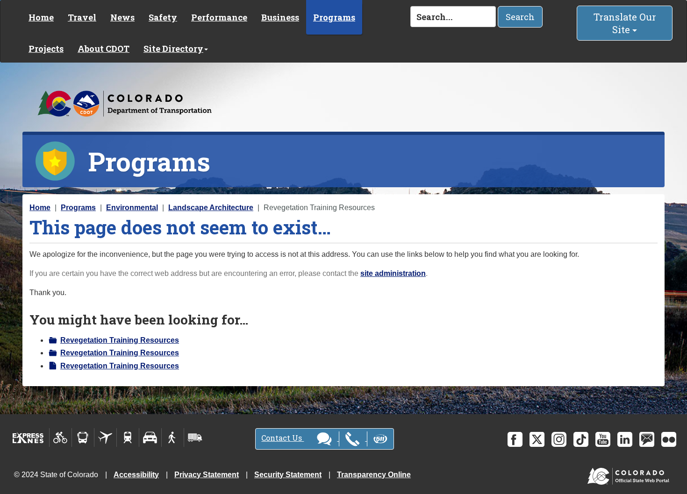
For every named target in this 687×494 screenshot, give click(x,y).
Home (41, 17)
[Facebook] (515, 439)
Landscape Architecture (210, 208)
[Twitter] (537, 439)
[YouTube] (603, 439)
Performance (219, 17)
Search (520, 16)
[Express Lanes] (28, 437)
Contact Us (282, 438)
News (122, 17)
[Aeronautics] (105, 437)
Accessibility (136, 475)
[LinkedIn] (625, 439)
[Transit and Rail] (83, 437)
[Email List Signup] (647, 439)
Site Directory (173, 48)
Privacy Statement (206, 475)
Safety (163, 17)
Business (280, 17)
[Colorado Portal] (630, 474)
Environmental (132, 208)
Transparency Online (374, 475)
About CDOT (103, 48)
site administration (393, 273)
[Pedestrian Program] (172, 437)
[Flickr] (669, 439)
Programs (334, 17)
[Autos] (150, 437)
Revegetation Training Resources (119, 340)
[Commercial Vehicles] (195, 437)
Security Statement (288, 475)
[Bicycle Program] (60, 437)
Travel (82, 17)
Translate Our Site (625, 23)
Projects (46, 48)
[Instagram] (559, 439)
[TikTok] (581, 439)
